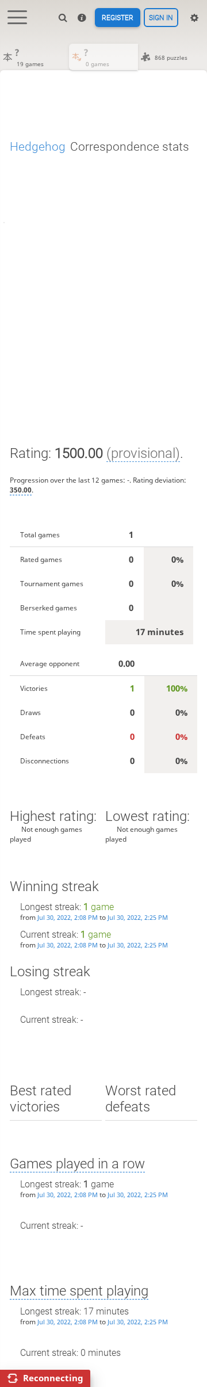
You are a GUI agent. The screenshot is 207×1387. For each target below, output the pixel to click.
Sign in (161, 18)
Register (117, 18)
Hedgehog (38, 147)
